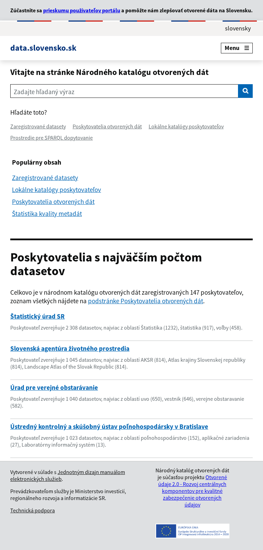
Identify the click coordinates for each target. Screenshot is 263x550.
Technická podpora (32, 510)
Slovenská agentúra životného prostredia (69, 348)
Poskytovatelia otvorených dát (107, 126)
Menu (232, 48)
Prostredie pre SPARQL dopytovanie (51, 137)
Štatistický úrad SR (37, 316)
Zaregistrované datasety (38, 126)
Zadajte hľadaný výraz (44, 92)
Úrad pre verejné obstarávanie (54, 387)
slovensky (238, 28)
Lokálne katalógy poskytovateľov (186, 126)
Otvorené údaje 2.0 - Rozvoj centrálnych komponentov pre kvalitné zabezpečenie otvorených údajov (192, 491)
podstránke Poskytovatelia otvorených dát (145, 301)
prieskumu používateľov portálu (81, 10)
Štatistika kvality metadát (47, 213)
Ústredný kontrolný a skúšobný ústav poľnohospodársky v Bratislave (109, 426)
